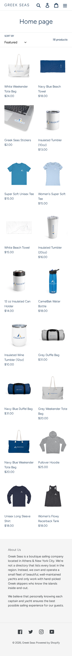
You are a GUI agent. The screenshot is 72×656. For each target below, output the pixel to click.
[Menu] (65, 5)
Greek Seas (17, 5)
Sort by (9, 36)
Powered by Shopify (48, 642)
